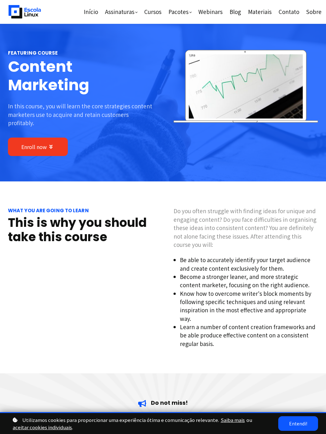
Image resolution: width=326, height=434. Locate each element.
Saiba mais (233, 420)
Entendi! (298, 423)
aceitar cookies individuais (42, 427)
